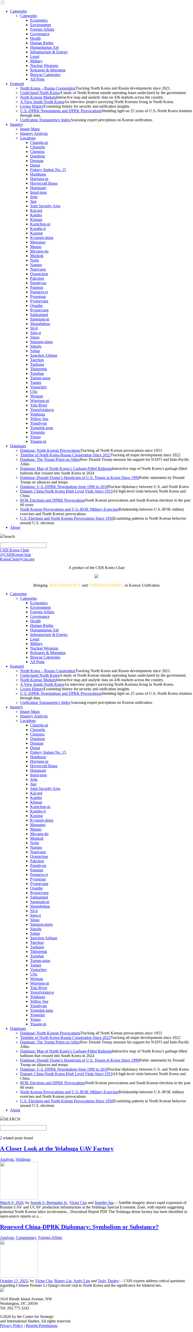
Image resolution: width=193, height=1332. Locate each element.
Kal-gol (36, 210)
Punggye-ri (39, 292)
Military (36, 61)
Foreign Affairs (42, 29)
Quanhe (36, 305)
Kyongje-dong (41, 237)
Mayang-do (39, 251)
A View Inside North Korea (42, 102)
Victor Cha (78, 1202)
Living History (31, 106)
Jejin (33, 197)
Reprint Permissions (42, 1325)
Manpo (35, 247)
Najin (34, 260)
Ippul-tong (38, 192)
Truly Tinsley (108, 1281)
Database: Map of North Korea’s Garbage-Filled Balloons (66, 468)
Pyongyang (39, 301)
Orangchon (39, 274)
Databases (18, 446)
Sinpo (34, 337)
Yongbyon (38, 423)
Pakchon (37, 278)
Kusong (36, 233)
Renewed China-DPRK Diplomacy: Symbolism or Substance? (79, 1227)
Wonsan (36, 396)
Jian (33, 201)
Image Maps (30, 129)
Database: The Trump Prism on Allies (50, 459)
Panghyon (38, 283)
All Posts (37, 79)
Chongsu (37, 151)
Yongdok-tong (41, 428)
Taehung (37, 364)
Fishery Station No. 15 (48, 170)
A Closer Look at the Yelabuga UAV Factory (57, 1148)
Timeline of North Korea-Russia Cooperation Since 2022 (65, 455)
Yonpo (35, 437)
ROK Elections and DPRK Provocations (52, 500)
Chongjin (37, 147)
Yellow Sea (39, 419)
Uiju (33, 391)
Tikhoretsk (38, 369)
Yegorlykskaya (42, 410)
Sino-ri (35, 333)
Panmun (36, 287)
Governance (40, 34)
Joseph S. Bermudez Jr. (48, 1202)
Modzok (36, 256)
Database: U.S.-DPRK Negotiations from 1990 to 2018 (64, 487)
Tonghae (37, 373)
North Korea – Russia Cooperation (47, 88)
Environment (40, 25)
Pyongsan (38, 296)
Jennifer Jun (104, 1202)
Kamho (36, 215)
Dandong (37, 156)
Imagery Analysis (34, 133)
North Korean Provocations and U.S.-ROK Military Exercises (69, 509)
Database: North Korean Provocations (50, 450)
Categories (18, 11)
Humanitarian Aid (44, 47)
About (15, 527)
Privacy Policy (11, 1325)
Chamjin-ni (39, 142)
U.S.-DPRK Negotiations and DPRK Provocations (60, 111)
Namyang (38, 269)
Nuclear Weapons (44, 65)
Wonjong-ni (39, 400)
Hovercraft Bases (44, 183)
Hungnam (38, 188)
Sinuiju (35, 346)
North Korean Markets (38, 97)
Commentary (26, 1237)
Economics (39, 20)
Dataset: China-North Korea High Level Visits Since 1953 (66, 491)
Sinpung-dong (41, 342)
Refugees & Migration (48, 70)
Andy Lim (81, 1281)
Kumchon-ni (40, 224)
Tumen (35, 382)
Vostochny (38, 387)
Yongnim (37, 432)
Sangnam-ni (39, 319)
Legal (34, 56)
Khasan (36, 219)
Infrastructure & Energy (49, 52)
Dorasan (36, 160)
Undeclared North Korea (40, 93)
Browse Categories (45, 74)
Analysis (7, 1159)
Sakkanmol (39, 314)
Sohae (35, 351)
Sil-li (34, 328)
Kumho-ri (38, 228)
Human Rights (41, 43)
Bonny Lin (63, 1281)
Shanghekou (40, 323)
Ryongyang (39, 310)
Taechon (37, 360)
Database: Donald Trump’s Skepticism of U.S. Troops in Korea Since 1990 (79, 477)
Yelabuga (37, 414)
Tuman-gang (40, 378)
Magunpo (37, 242)
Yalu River (38, 405)
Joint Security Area (45, 206)
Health (35, 38)
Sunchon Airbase (43, 355)
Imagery (16, 124)
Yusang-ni (38, 441)
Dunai (35, 165)
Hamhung (38, 174)
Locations (28, 138)
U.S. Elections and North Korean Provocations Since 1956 (66, 518)
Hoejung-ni (39, 179)
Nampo (36, 265)
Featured (17, 84)
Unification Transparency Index (45, 120)
